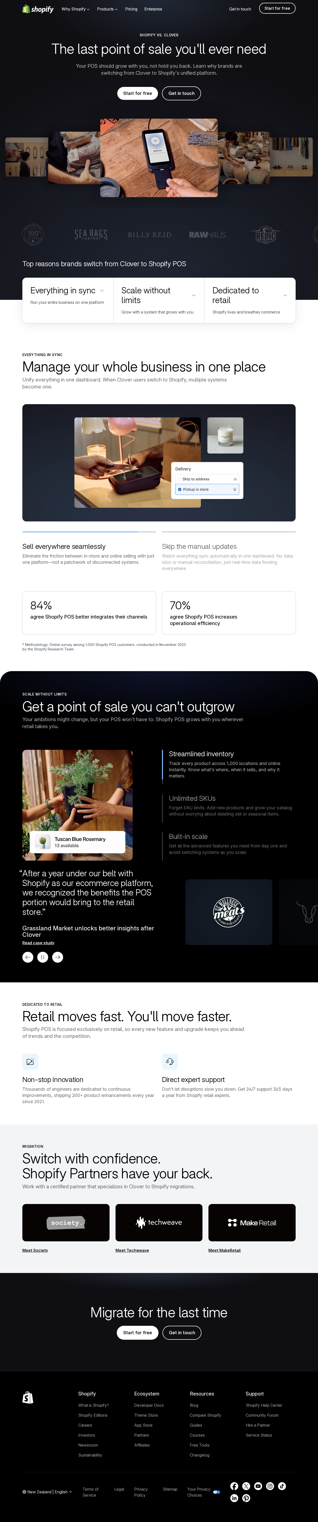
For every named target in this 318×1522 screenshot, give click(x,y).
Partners (141, 1435)
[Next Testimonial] (57, 957)
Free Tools (199, 1445)
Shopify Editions (93, 1415)
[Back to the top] (27, 1397)
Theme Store (146, 1415)
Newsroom (88, 1445)
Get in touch (240, 8)
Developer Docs (149, 1405)
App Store (143, 1425)
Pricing (131, 8)
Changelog (199, 1455)
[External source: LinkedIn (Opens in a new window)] (234, 1498)
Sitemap (170, 1489)
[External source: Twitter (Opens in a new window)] (246, 1486)
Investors (86, 1435)
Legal (119, 1489)
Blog (194, 1405)
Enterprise (153, 8)
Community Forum (262, 1415)
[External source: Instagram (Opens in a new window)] (270, 1486)
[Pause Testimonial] (42, 957)
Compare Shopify (205, 1415)
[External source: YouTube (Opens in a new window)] (258, 1486)
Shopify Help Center (264, 1405)
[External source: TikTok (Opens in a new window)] (282, 1486)
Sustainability (90, 1455)
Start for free (277, 8)
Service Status (259, 1435)
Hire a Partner (258, 1425)
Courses (197, 1435)
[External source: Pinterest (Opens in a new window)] (246, 1498)
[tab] (89, 548)
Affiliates (142, 1445)
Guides (196, 1425)
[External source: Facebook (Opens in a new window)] (234, 1486)
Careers (85, 1425)
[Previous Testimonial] (27, 957)
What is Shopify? (93, 1405)
